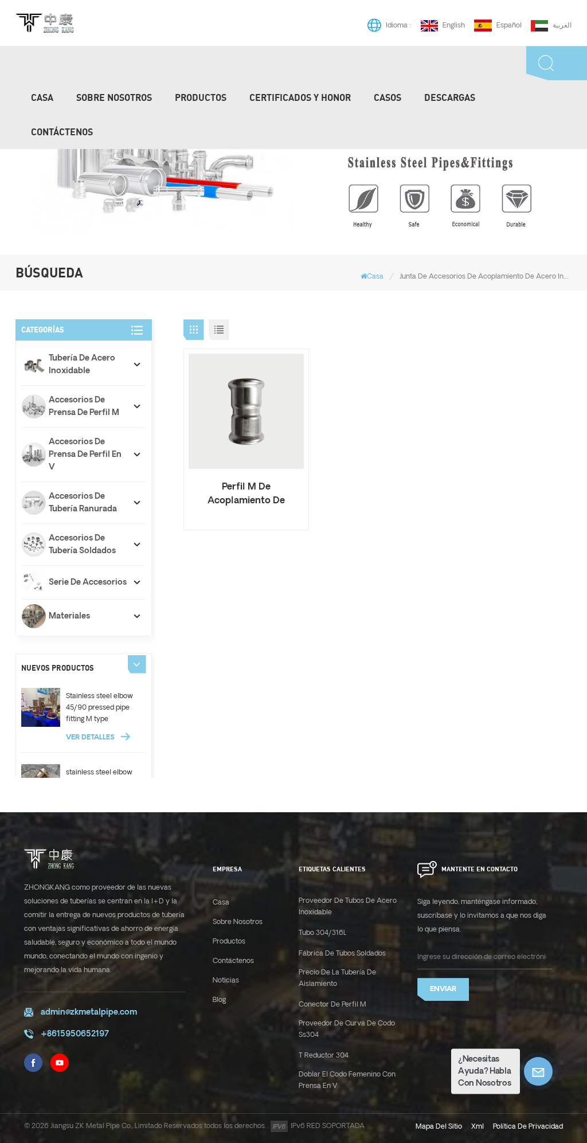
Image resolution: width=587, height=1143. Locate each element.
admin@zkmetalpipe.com (89, 1012)
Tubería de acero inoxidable (82, 364)
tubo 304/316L (323, 933)
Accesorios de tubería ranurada (83, 502)
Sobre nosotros (114, 97)
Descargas (449, 97)
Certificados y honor (300, 97)
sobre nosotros (238, 922)
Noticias (226, 980)
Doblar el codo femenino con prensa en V (347, 1080)
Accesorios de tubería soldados (82, 544)
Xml (477, 1126)
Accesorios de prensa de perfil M (84, 406)
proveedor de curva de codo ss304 (347, 1029)
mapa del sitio (439, 1126)
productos (200, 97)
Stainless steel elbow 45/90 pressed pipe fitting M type (99, 707)
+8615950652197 (75, 1034)
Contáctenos (62, 132)
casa (221, 902)
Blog (219, 1000)
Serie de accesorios (88, 582)
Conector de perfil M (332, 1004)
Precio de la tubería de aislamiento (337, 978)
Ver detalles (91, 737)
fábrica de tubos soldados (342, 953)
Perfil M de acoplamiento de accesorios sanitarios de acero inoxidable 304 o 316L (246, 495)
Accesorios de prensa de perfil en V (85, 454)
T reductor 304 (324, 1055)
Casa (42, 97)
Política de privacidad (528, 1126)
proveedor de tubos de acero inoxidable (348, 907)
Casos (387, 97)
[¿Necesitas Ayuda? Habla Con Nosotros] (538, 1071)
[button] (137, 664)
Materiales (69, 616)
